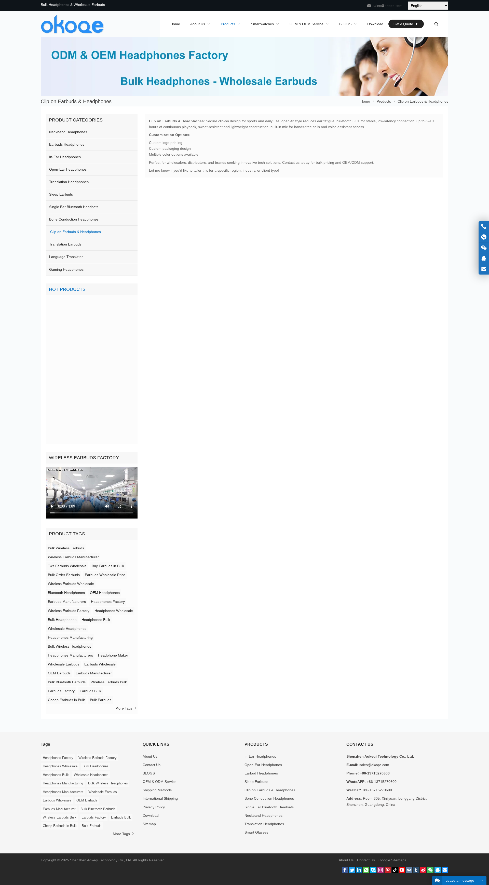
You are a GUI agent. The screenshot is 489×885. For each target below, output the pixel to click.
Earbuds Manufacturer (94, 673)
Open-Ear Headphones (68, 169)
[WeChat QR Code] (484, 248)
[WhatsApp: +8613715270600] (484, 237)
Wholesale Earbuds (63, 664)
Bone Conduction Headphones (74, 219)
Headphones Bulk (96, 620)
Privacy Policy (154, 807)
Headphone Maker (113, 655)
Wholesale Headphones (67, 629)
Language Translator (66, 257)
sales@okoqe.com (387, 6)
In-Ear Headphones (65, 157)
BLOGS (149, 773)
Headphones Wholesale (113, 611)
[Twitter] (352, 872)
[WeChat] (430, 872)
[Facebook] (344, 872)
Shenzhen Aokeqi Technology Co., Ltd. (101, 860)
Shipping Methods (157, 790)
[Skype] (373, 872)
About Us (150, 756)
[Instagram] (380, 872)
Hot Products (67, 289)
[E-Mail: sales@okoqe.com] (484, 269)
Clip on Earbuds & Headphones (75, 232)
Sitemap (149, 824)
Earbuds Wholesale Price (105, 575)
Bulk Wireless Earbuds (66, 548)
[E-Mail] (444, 872)
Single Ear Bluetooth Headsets (73, 207)
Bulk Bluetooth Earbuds (67, 682)
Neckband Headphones (68, 132)
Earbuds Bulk (90, 691)
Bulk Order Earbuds (64, 575)
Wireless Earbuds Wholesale (71, 584)
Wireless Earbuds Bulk (109, 682)
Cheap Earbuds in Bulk (66, 700)
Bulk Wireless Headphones (69, 646)
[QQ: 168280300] (484, 258)
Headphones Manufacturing (70, 637)
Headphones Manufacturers (70, 655)
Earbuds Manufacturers (67, 602)
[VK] (409, 872)
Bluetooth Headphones (66, 593)
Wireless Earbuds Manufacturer (73, 557)
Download (151, 815)
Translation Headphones (69, 182)
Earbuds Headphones (66, 144)
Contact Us (151, 765)
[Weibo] (423, 872)
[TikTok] (394, 872)
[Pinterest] (387, 872)
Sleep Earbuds (61, 194)
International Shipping (160, 798)
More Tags (124, 708)
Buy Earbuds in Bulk (108, 566)
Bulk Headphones (62, 620)
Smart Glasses (256, 832)
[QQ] (437, 872)
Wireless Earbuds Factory (68, 611)
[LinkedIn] (359, 872)
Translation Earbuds (65, 244)
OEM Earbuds (59, 673)
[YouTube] (401, 872)
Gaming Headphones (66, 269)
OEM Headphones (105, 593)
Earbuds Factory (61, 691)
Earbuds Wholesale (100, 664)
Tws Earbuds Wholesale (67, 566)
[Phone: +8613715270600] (484, 226)
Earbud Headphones (261, 773)
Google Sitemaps (392, 860)
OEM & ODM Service (159, 782)
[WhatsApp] (366, 872)
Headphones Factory (108, 602)
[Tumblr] (416, 872)
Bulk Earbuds (100, 700)
